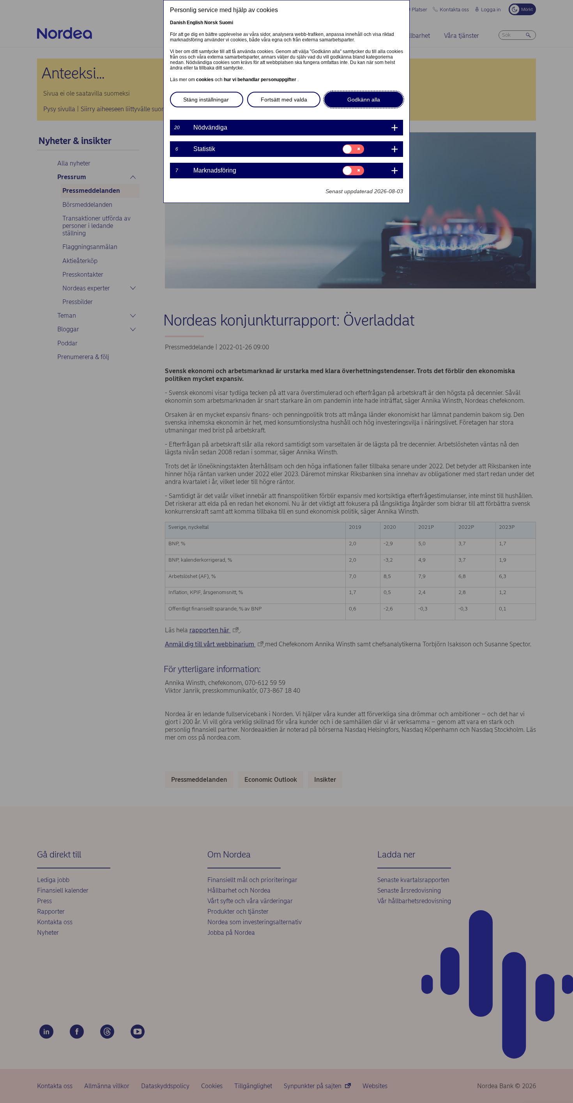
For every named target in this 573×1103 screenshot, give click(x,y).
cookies (205, 79)
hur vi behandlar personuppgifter (260, 79)
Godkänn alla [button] (363, 99)
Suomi (226, 22)
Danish (178, 22)
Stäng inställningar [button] (206, 99)
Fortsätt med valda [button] (284, 99)
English (195, 22)
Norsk (211, 22)
